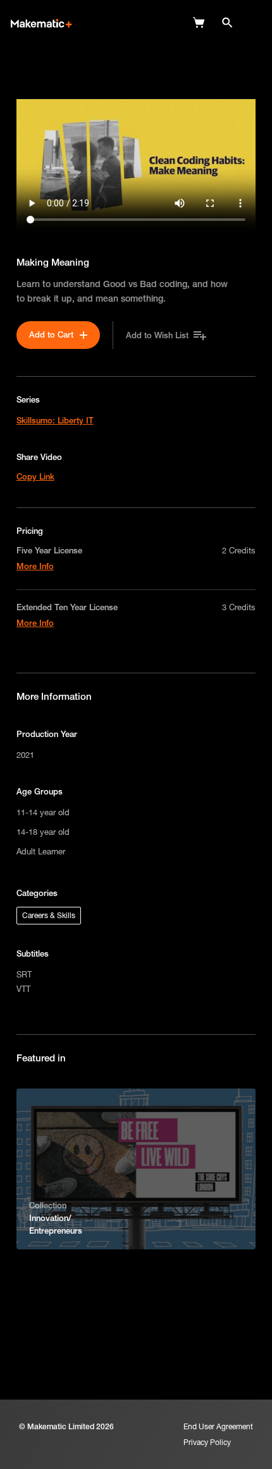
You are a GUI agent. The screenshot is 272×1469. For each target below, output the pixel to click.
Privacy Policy (207, 1442)
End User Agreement (218, 1426)
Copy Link (35, 476)
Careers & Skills (48, 915)
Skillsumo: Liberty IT (55, 420)
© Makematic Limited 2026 (66, 1426)
